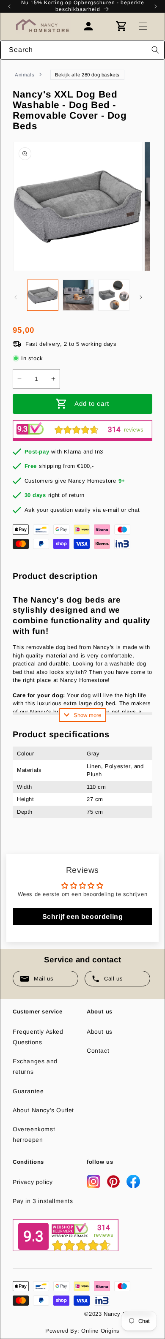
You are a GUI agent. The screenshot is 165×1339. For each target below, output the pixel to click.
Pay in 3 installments (43, 1201)
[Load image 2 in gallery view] (78, 295)
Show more (87, 715)
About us (100, 1031)
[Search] (155, 50)
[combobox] (82, 50)
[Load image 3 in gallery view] (113, 295)
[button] (143, 26)
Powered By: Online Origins (82, 1331)
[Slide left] (15, 297)
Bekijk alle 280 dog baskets (87, 74)
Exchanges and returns (35, 1066)
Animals (24, 74)
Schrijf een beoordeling (82, 916)
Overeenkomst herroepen (34, 1134)
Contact (98, 1050)
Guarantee (28, 1091)
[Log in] (92, 26)
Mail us (43, 978)
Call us (113, 978)
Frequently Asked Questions (38, 1037)
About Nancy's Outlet (43, 1110)
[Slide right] (141, 297)
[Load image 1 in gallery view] (42, 295)
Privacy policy (32, 1182)
